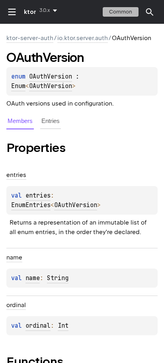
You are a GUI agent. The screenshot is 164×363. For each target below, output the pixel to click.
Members (20, 120)
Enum (18, 86)
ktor (30, 11)
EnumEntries (31, 205)
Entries (50, 120)
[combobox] (49, 10)
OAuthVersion (50, 77)
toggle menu (12, 11)
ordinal (38, 326)
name (32, 278)
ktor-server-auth (29, 38)
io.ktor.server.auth (82, 38)
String (57, 278)
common (120, 12)
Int (63, 326)
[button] (150, 12)
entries (38, 196)
